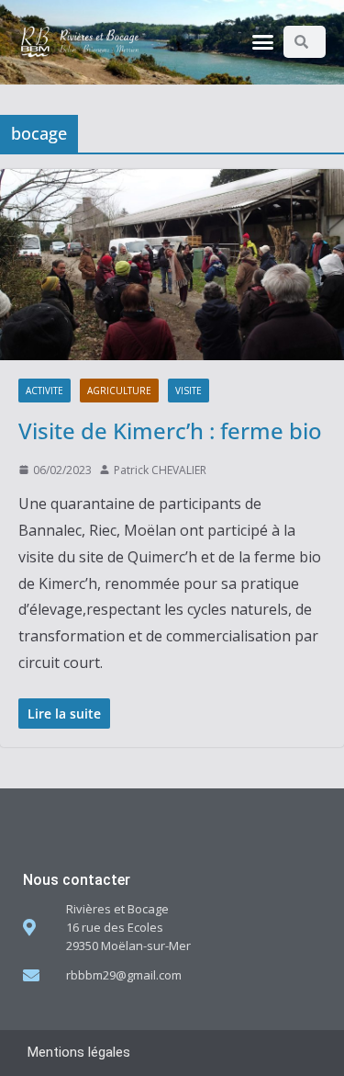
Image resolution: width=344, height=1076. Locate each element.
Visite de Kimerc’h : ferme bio (170, 430)
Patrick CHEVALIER (160, 470)
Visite (188, 390)
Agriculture (119, 390)
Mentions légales (79, 1052)
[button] (262, 42)
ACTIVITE (44, 390)
